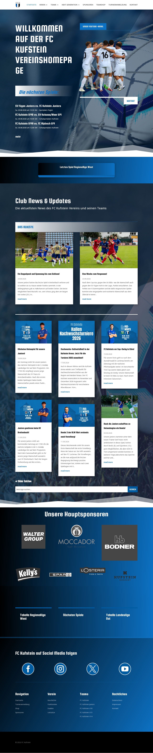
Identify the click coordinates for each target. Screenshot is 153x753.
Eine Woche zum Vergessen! (94, 274)
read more (22, 299)
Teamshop (100, 5)
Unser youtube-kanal (93, 26)
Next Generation (69, 5)
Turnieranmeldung (118, 5)
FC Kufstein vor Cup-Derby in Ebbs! (119, 349)
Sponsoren (88, 5)
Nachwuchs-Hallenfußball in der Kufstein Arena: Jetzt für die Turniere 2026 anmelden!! (75, 353)
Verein (42, 5)
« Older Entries (23, 481)
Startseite (31, 5)
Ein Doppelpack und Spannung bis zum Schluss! (39, 274)
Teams (53, 5)
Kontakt (134, 5)
